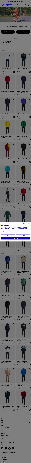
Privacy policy (26, 223)
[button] (3, 224)
